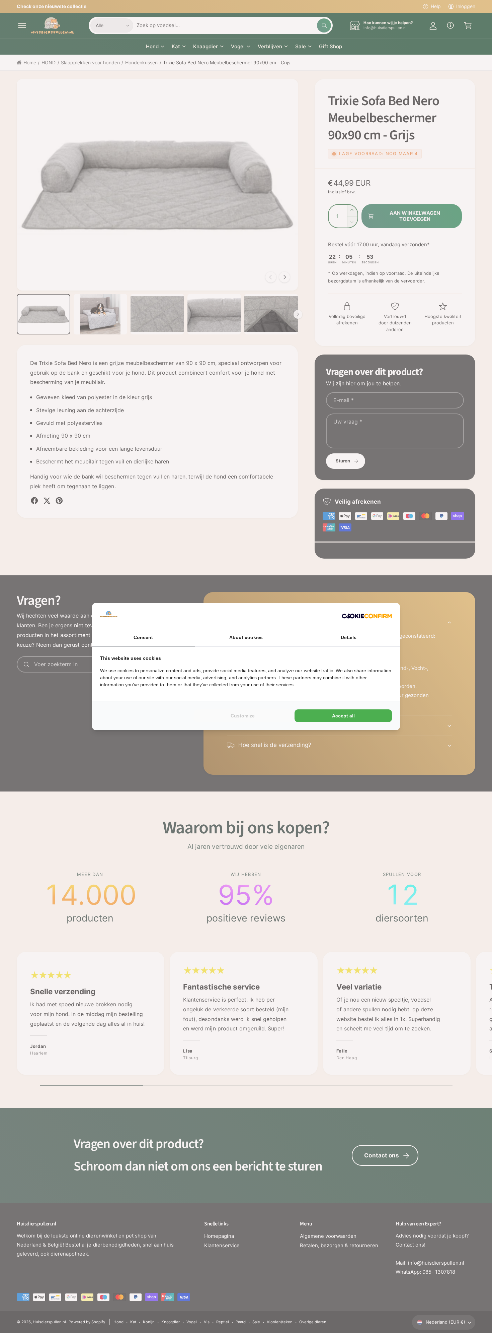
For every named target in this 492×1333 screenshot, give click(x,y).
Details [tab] (348, 637)
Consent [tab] (143, 637)
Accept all (343, 715)
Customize (243, 715)
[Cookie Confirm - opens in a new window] (367, 616)
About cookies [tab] (246, 637)
